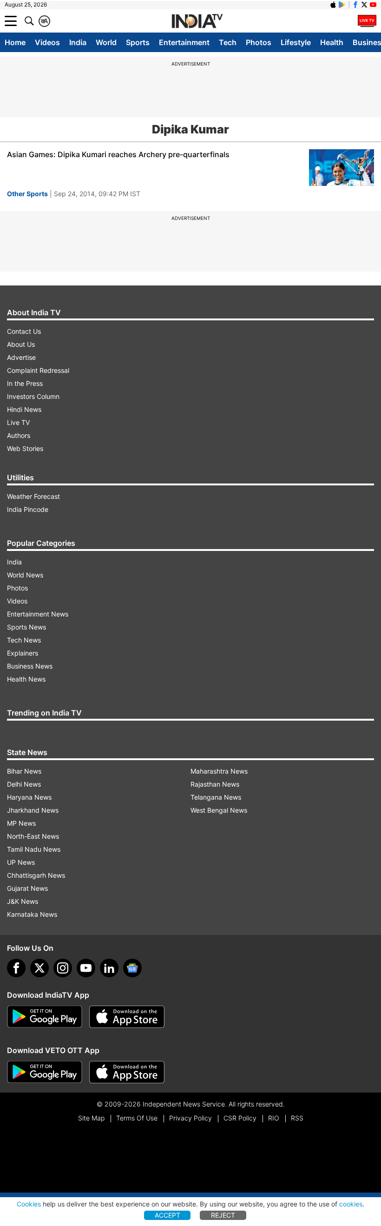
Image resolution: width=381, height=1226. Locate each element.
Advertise (21, 357)
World (106, 42)
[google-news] (132, 968)
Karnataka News (32, 914)
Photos (258, 42)
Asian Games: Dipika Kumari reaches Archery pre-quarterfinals (118, 154)
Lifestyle (296, 42)
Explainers (22, 653)
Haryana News (29, 797)
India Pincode (27, 509)
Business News (30, 666)
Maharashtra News (219, 771)
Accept (167, 1215)
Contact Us (24, 331)
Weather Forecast (33, 496)
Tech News (24, 640)
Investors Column (33, 396)
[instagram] (62, 968)
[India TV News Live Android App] (44, 1017)
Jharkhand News (33, 810)
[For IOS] (126, 1072)
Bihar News (24, 771)
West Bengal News (218, 810)
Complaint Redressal (38, 370)
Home (15, 42)
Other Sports (27, 194)
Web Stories (25, 448)
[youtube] (86, 968)
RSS (297, 1118)
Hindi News (24, 409)
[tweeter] (39, 968)
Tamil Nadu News (33, 849)
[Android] (342, 4)
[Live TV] (367, 21)
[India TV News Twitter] (364, 4)
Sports (138, 42)
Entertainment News (37, 614)
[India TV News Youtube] (373, 4)
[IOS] (333, 4)
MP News (21, 823)
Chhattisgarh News (36, 875)
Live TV (18, 422)
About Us (21, 344)
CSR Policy (239, 1118)
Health (331, 42)
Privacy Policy (190, 1118)
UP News (21, 862)
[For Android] (44, 1072)
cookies (350, 1204)
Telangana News (215, 797)
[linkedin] (109, 968)
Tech (227, 42)
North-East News (33, 836)
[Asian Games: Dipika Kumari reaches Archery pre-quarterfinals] (341, 167)
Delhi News (24, 784)
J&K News (22, 901)
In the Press (25, 383)
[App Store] (126, 1017)
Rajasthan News (214, 784)
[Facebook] (16, 968)
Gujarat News (27, 888)
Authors (18, 435)
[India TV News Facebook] (355, 4)
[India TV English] (197, 21)
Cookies (29, 1204)
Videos (47, 42)
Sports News (26, 627)
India (77, 42)
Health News (26, 679)
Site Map (91, 1118)
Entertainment (184, 42)
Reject (223, 1215)
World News (25, 575)
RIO (273, 1118)
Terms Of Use (137, 1118)
